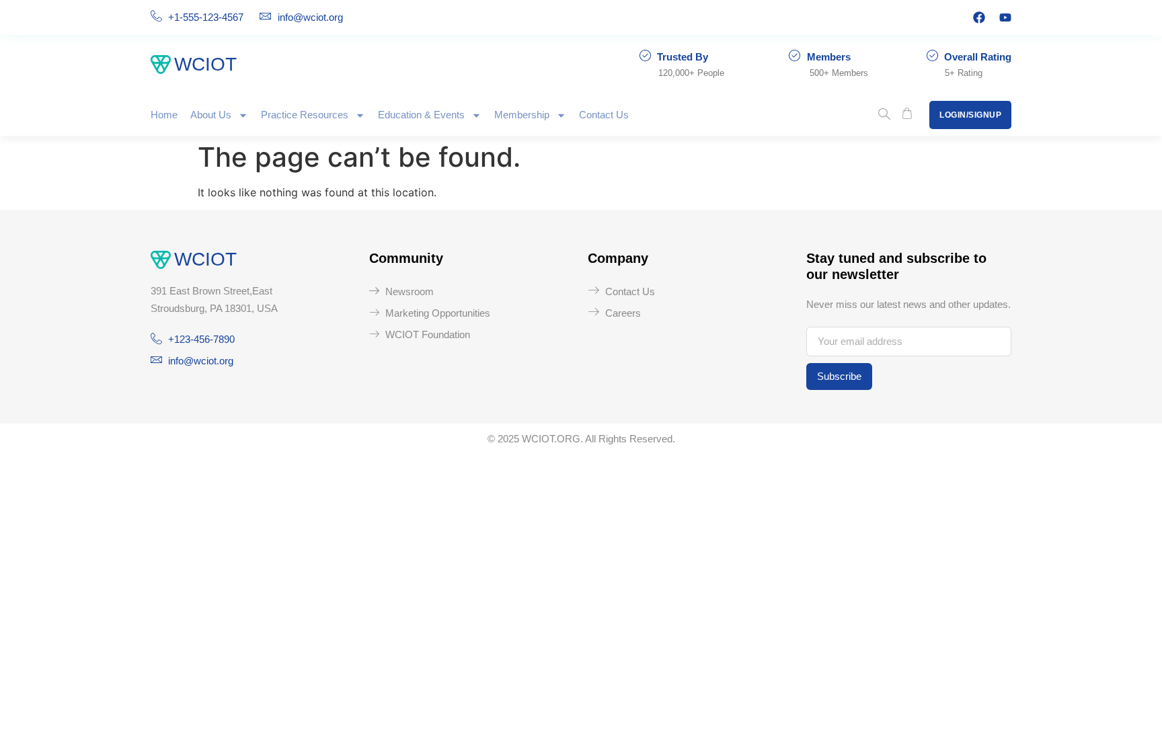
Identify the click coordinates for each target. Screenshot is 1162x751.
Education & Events (421, 114)
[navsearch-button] (884, 115)
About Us (210, 114)
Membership (521, 114)
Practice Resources (304, 114)
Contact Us (604, 114)
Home (164, 114)
